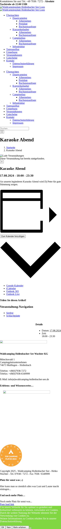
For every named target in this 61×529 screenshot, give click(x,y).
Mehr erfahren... (20, 527)
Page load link (7, 504)
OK (2, 527)
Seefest (9, 313)
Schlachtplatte (13, 315)
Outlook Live (13, 294)
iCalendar (11, 288)
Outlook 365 (12, 291)
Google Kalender (14, 285)
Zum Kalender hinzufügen (12, 236)
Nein (9, 527)
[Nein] (30, 528)
